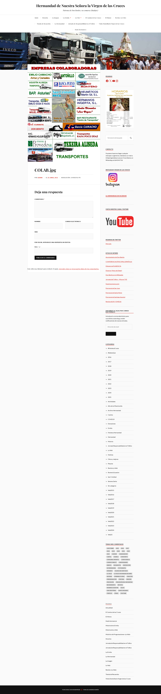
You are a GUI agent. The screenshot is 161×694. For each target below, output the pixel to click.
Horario (109, 570)
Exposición (126, 565)
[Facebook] (107, 80)
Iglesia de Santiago (121, 570)
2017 (109, 362)
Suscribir (110, 333)
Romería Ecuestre (113, 472)
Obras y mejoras (113, 459)
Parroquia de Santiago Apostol (115, 297)
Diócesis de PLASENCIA (113, 266)
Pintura (121, 579)
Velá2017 (111, 499)
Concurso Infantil (113, 559)
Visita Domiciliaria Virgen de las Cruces (111, 24)
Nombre (37, 221)
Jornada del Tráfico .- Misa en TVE (116, 279)
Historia (110, 441)
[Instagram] (116, 80)
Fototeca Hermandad (114, 432)
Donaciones (112, 424)
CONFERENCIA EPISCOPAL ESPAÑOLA (119, 261)
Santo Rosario (123, 590)
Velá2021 (111, 517)
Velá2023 (111, 526)
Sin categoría (112, 486)
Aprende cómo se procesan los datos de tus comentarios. (79, 269)
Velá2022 (111, 521)
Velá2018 (111, 503)
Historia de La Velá (112, 630)
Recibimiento (111, 584)
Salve (122, 587)
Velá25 (110, 534)
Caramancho (123, 554)
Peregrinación (111, 579)
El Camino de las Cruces (93, 18)
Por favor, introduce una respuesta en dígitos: (53, 242)
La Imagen (55, 18)
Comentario (40, 199)
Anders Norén (94, 689)
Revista (120, 584)
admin (40, 177)
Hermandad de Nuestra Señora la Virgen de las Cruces (80, 5)
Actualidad (109, 608)
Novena (109, 576)
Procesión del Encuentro (124, 582)
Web (36, 232)
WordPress (76, 689)
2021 (109, 379)
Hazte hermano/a (80, 30)
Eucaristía (117, 565)
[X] (110, 80)
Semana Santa (112, 481)
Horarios (45, 18)
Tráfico (109, 593)
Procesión (110, 582)
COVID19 (111, 419)
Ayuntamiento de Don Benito (115, 257)
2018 (109, 366)
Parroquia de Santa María (114, 293)
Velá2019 (111, 508)
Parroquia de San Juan (113, 288)
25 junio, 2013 (53, 177)
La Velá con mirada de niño (123, 573)
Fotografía (122, 568)
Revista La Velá (112, 468)
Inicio (36, 18)
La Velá (77, 18)
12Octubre (110, 548)
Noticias (110, 455)
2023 (109, 388)
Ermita (110, 428)
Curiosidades (123, 562)
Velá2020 (111, 512)
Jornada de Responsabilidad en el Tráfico (81, 24)
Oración (129, 576)
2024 (109, 393)
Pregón (129, 579)
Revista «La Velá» (120, 18)
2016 (109, 357)
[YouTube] (113, 80)
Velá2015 (111, 490)
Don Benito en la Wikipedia (114, 275)
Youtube (123, 593)
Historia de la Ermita (112, 625)
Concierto (124, 556)
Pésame (110, 463)
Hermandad (112, 437)
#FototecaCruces (113, 348)
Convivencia (125, 559)
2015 (117, 548)
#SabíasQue (112, 353)
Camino (110, 415)
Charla (116, 556)
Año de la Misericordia (115, 406)
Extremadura (111, 568)
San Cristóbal (112, 477)
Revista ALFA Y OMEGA (113, 301)
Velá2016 (111, 495)
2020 (109, 375)
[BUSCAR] (131, 138)
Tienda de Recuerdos (43, 24)
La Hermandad (59, 24)
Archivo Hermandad (114, 410)
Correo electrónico (73, 221)
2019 (109, 370)
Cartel (109, 556)
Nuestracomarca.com (112, 284)
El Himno (108, 18)
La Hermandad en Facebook (116, 196)
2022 (109, 384)
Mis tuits (108, 244)
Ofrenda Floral (119, 576)
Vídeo (116, 593)
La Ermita (66, 18)
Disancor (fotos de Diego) (114, 270)
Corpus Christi (112, 562)
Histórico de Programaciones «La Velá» (118, 634)
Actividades (111, 401)
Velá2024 (111, 530)
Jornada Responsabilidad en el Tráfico (120, 446)
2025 (109, 397)
